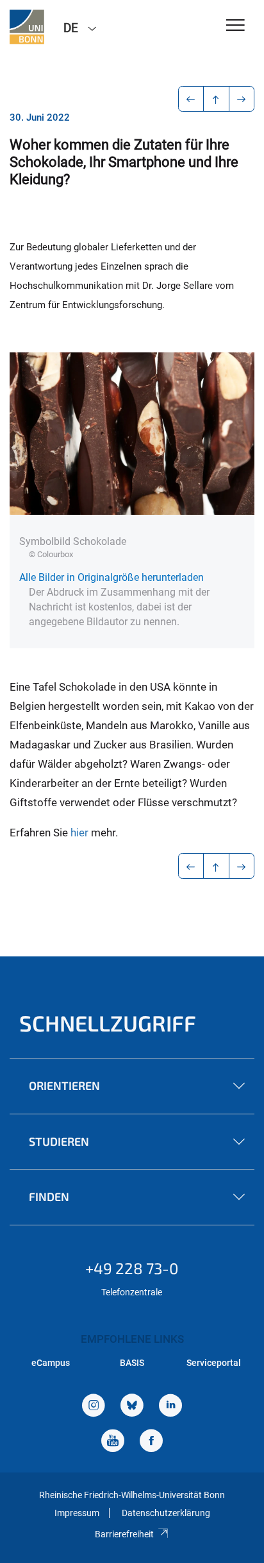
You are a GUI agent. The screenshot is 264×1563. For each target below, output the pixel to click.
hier (80, 832)
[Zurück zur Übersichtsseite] (216, 99)
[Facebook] (151, 1442)
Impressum (76, 1513)
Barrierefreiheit (124, 1534)
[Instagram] (93, 1406)
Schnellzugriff (107, 1023)
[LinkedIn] (170, 1406)
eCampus (50, 1363)
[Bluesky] (132, 1406)
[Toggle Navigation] (235, 26)
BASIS (132, 1363)
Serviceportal (213, 1363)
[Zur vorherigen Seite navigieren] (191, 99)
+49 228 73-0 (132, 1268)
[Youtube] (112, 1442)
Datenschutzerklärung (166, 1513)
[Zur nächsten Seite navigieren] (242, 99)
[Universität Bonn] (27, 27)
